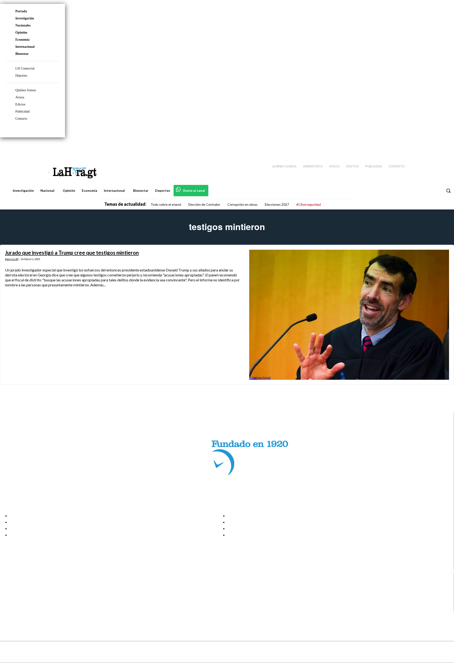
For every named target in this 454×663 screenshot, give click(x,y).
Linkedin (20, 596)
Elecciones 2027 (277, 204)
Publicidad (22, 111)
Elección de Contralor (204, 204)
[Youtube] (445, 146)
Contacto (21, 118)
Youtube (20, 608)
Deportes (21, 75)
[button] (448, 190)
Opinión (21, 32)
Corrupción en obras (242, 204)
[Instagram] (419, 146)
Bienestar (22, 54)
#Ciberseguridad (308, 204)
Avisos (19, 97)
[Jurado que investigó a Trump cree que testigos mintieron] (349, 314)
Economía (22, 39)
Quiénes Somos (25, 90)
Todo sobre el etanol (166, 204)
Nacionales (23, 25)
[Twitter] (436, 146)
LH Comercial (25, 68)
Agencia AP (11, 259)
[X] (8, 603)
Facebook (22, 585)
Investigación (24, 18)
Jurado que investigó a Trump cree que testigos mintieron (72, 252)
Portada (21, 11)
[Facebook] (411, 146)
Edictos (20, 104)
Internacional (25, 46)
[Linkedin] (428, 146)
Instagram (22, 591)
